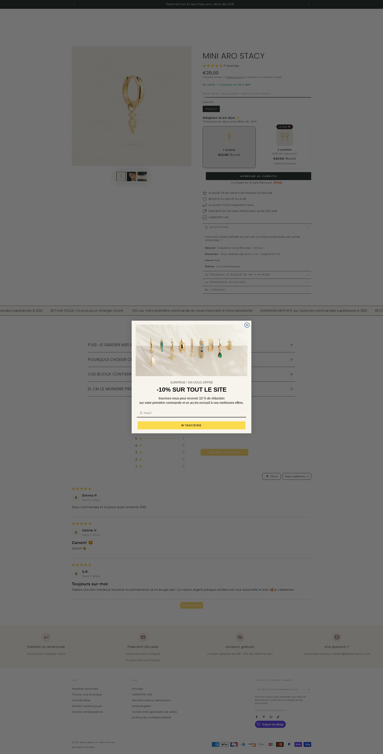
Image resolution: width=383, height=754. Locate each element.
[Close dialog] (247, 325)
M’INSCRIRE (191, 425)
